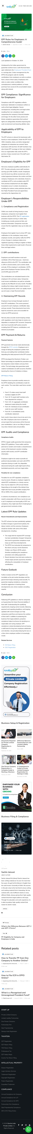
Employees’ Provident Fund (22, 70)
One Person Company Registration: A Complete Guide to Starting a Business (8, 769)
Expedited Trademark (8, 1084)
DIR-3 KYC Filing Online (8, 1111)
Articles (5, 909)
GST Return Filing (6, 1045)
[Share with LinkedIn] (10, 55)
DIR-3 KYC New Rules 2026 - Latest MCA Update (14, 845)
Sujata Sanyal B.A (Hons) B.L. (10, 963)
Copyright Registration (8, 1078)
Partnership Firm (6, 1025)
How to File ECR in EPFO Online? (12, 976)
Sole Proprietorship (7, 1028)
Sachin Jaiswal (6, 44)
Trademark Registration (8, 1074)
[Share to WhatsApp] (13, 55)
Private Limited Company (9, 1015)
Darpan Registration (7, 1068)
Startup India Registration (9, 1031)
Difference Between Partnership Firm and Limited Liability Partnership (24, 743)
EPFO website (13, 347)
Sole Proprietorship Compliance (11, 1107)
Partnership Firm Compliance (10, 1104)
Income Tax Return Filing (9, 1058)
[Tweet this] (6, 55)
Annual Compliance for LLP (9, 1098)
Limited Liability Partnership (9, 1018)
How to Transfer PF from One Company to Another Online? (15, 959)
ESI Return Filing (10, 645)
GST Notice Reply (6, 1054)
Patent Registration (7, 1081)
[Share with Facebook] (2, 55)
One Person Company (8, 1021)
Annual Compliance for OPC (10, 1101)
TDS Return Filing (6, 1048)
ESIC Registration (10, 647)
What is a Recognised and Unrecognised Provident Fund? (15, 994)
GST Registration (6, 1041)
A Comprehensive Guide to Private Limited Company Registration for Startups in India (23, 770)
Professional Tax (6, 1051)
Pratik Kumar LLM (7, 998)
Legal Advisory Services (8, 1071)
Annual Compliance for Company (11, 1094)
